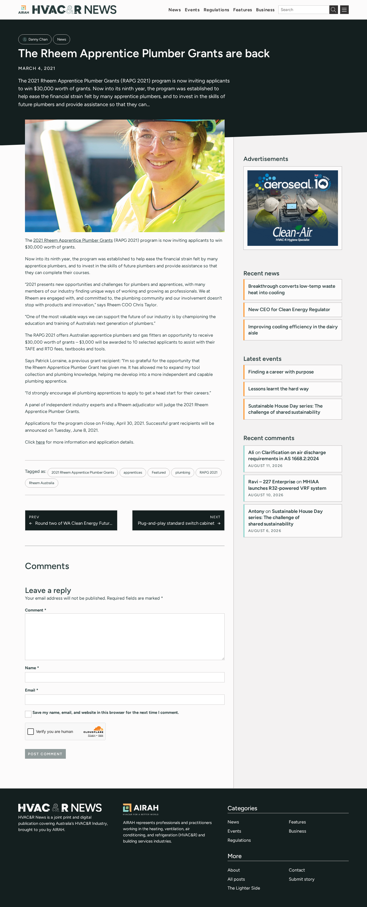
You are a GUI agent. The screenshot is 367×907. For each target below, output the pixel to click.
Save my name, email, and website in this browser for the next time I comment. (106, 712)
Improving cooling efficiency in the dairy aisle (293, 330)
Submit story (302, 879)
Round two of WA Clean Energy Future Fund (73, 523)
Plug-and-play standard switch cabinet (176, 523)
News (174, 9)
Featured (159, 472)
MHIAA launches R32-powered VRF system (287, 485)
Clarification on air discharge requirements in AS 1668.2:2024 (287, 455)
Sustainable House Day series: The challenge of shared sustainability (285, 409)
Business (265, 9)
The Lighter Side (244, 888)
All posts (236, 879)
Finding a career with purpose (281, 372)
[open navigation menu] (344, 9)
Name (32, 667)
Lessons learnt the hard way (278, 389)
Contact (297, 870)
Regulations (216, 9)
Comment (35, 610)
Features (242, 9)
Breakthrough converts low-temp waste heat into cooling (291, 289)
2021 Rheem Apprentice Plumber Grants (73, 240)
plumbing (182, 472)
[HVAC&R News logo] (67, 9)
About (234, 870)
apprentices (133, 472)
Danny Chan (38, 39)
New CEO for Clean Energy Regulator (289, 309)
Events (192, 9)
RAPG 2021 (208, 472)
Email (31, 690)
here (40, 442)
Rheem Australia (41, 483)
